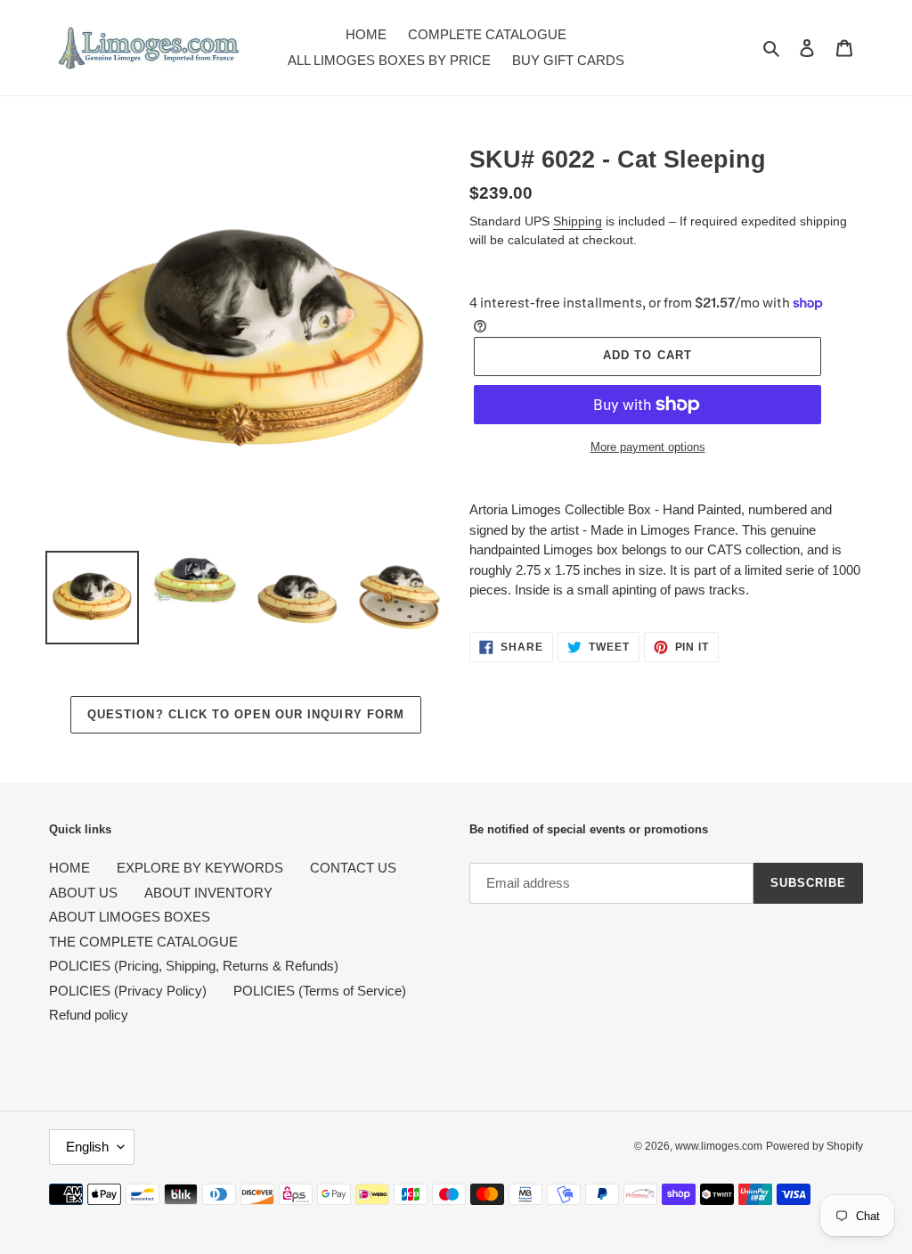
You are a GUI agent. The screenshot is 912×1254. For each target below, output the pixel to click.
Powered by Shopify (814, 1146)
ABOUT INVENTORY (208, 892)
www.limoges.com (718, 1146)
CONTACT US (353, 867)
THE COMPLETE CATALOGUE (143, 941)
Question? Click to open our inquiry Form (245, 714)
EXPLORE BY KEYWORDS (200, 867)
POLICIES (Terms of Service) (319, 990)
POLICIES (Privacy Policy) (128, 990)
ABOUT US (83, 892)
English (87, 1146)
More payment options (647, 447)
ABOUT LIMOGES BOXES (129, 916)
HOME (69, 867)
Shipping (577, 221)
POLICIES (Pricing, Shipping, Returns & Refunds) (193, 965)
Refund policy (88, 1014)
